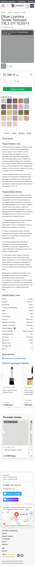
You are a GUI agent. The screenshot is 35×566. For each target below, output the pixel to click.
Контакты (31, 1)
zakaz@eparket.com (9, 488)
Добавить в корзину (17, 89)
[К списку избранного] (28, 6)
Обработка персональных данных (12, 563)
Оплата (29, 133)
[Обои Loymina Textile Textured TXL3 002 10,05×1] (9, 124)
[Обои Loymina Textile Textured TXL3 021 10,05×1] (9, 101)
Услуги (4, 541)
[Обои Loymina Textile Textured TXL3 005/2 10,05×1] (3, 101)
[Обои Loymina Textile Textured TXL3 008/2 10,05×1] (3, 106)
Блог (3, 548)
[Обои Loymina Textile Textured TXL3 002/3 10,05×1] (20, 118)
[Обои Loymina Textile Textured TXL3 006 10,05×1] (26, 106)
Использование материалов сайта (12, 561)
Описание (7, 133)
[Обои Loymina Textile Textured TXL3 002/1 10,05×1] (3, 124)
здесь (27, 509)
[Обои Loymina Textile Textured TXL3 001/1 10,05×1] (15, 112)
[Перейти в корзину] (32, 6)
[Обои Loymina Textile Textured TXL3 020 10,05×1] (15, 101)
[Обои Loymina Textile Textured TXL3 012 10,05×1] (20, 101)
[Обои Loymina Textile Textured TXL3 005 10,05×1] (20, 112)
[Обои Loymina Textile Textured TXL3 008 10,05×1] (15, 106)
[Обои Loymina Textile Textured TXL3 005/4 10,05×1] (3, 112)
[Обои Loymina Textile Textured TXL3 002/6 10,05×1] (9, 118)
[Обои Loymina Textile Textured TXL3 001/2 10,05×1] (15, 124)
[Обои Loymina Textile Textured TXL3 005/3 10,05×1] (9, 112)
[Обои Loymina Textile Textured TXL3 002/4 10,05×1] (15, 118)
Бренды (4, 550)
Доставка (21, 133)
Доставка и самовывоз (8, 1)
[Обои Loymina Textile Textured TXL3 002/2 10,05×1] (26, 118)
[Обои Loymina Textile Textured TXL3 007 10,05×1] (20, 106)
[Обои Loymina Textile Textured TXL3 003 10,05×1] (3, 118)
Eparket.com (17, 6)
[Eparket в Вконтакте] (18, 555)
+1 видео (10, 66)
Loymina (30, 299)
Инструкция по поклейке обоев (14, 358)
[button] (2, 375)
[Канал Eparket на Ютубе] (21, 555)
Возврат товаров (7, 536)
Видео (14, 133)
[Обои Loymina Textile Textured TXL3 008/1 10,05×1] (9, 106)
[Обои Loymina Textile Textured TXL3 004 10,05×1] (26, 112)
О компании (21, 1)
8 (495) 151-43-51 (12, 485)
